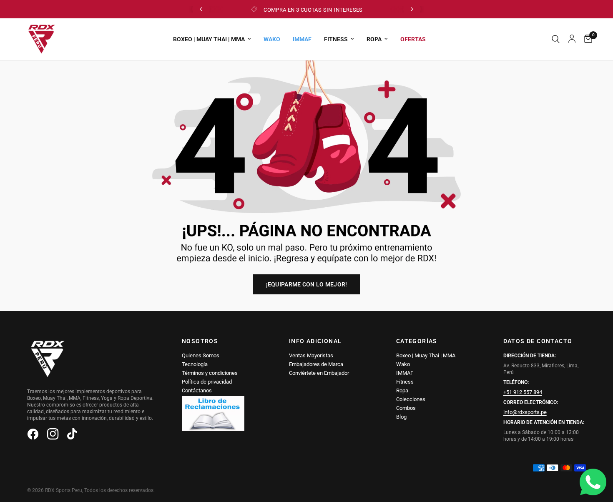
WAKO (272, 39)
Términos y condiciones (210, 373)
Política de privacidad (207, 382)
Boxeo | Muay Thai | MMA (425, 355)
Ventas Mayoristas (311, 355)
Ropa (402, 390)
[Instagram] (56, 434)
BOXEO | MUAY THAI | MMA (209, 39)
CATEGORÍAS (416, 341)
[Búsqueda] (556, 39)
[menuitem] (212, 39)
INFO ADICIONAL (315, 341)
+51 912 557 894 (522, 392)
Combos (406, 408)
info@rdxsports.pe (525, 412)
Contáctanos (197, 390)
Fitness (405, 382)
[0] (586, 39)
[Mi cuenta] (572, 39)
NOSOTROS (200, 341)
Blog (401, 417)
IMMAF (302, 39)
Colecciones (410, 399)
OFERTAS (413, 39)
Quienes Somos (200, 355)
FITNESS (336, 39)
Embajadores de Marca (316, 364)
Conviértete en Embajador (319, 373)
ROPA (374, 39)
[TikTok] (76, 434)
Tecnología (195, 364)
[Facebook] (36, 434)
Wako (403, 364)
